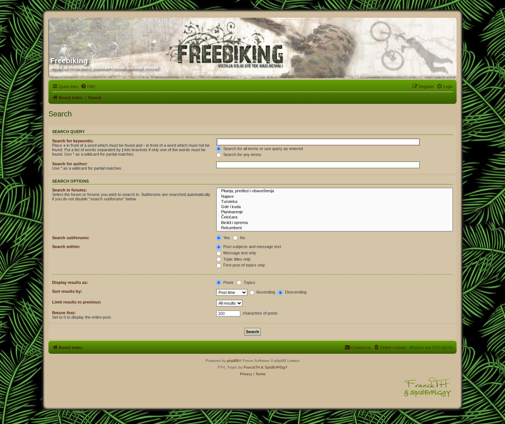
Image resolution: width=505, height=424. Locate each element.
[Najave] (334, 196)
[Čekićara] (334, 217)
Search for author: (70, 164)
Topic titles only (236, 259)
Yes (226, 237)
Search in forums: (69, 190)
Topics (249, 282)
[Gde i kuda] (334, 207)
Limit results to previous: (76, 302)
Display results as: (70, 282)
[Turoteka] (334, 201)
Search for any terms (241, 154)
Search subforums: (70, 237)
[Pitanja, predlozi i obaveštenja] (334, 191)
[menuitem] (88, 86)
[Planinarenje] (334, 212)
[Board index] (121, 34)
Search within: (66, 246)
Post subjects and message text (251, 246)
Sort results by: (67, 291)
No (242, 237)
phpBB (233, 361)
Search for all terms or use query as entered (262, 148)
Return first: (64, 313)
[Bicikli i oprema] (334, 222)
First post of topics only (243, 265)
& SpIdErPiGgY (274, 367)
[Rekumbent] (334, 228)
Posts (228, 282)
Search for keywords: (73, 141)
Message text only (239, 253)
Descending (295, 292)
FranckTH (252, 367)
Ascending (265, 292)
